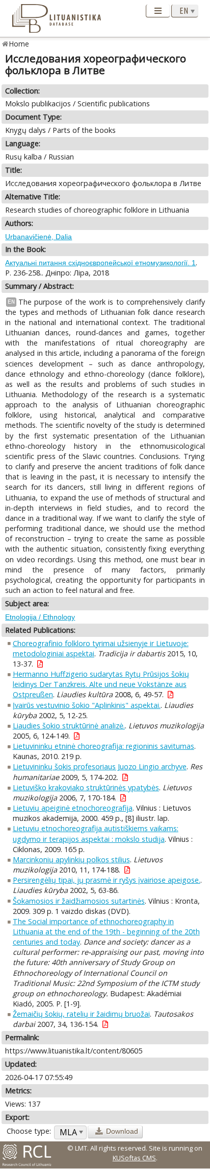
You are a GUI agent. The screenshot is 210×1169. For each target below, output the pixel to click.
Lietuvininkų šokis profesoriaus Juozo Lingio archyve (100, 766)
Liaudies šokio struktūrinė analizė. (69, 725)
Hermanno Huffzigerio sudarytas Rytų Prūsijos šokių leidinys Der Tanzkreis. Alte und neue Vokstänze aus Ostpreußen (101, 684)
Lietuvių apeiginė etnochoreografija (73, 808)
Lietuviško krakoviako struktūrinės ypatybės (86, 787)
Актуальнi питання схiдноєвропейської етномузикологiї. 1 (100, 263)
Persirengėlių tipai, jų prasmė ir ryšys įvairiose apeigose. (106, 880)
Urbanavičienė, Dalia (38, 237)
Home (19, 44)
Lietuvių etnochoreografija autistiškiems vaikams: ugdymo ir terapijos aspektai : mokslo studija (95, 833)
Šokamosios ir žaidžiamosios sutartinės (79, 901)
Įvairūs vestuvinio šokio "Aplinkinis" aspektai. (87, 705)
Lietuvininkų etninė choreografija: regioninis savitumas (103, 746)
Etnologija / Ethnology (40, 617)
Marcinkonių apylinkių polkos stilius (71, 859)
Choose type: (29, 1131)
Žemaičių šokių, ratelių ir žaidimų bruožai (81, 1014)
